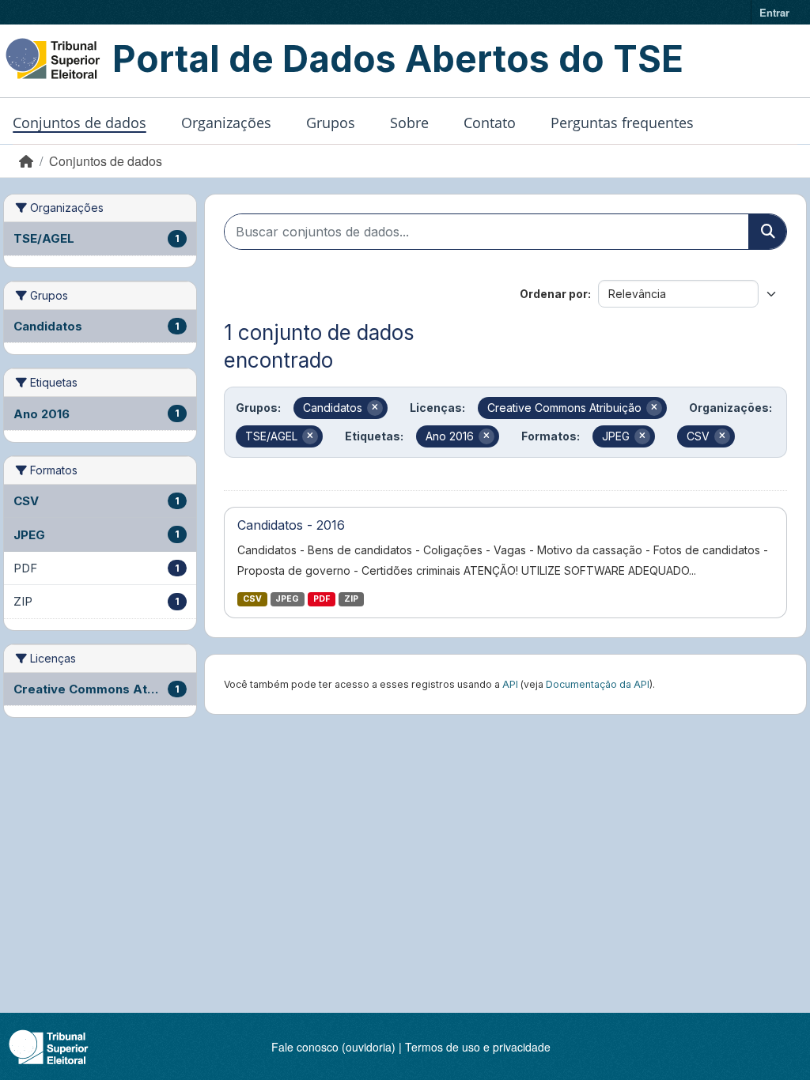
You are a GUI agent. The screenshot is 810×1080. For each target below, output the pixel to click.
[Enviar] (767, 231)
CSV (252, 599)
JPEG (287, 599)
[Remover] (375, 408)
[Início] (26, 161)
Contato (490, 122)
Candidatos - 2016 (291, 525)
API (510, 684)
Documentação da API (597, 684)
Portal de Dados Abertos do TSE (397, 58)
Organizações (226, 122)
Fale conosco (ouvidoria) (333, 1047)
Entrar (774, 12)
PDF (321, 599)
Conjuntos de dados (79, 122)
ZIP (351, 599)
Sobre (409, 122)
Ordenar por (554, 293)
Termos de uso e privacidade (478, 1047)
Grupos (330, 122)
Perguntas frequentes (622, 122)
